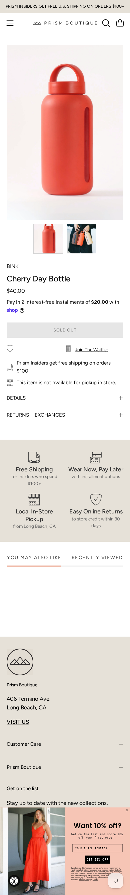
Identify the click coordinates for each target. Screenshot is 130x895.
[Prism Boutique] (65, 23)
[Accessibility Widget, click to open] (14, 881)
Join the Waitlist (91, 349)
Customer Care (24, 744)
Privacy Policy (85, 880)
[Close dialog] (127, 810)
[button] (105, 23)
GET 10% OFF (97, 860)
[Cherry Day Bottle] (48, 239)
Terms (95, 880)
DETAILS (16, 398)
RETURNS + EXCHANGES (36, 415)
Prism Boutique (22, 684)
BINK (13, 266)
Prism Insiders (32, 363)
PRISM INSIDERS (22, 6)
